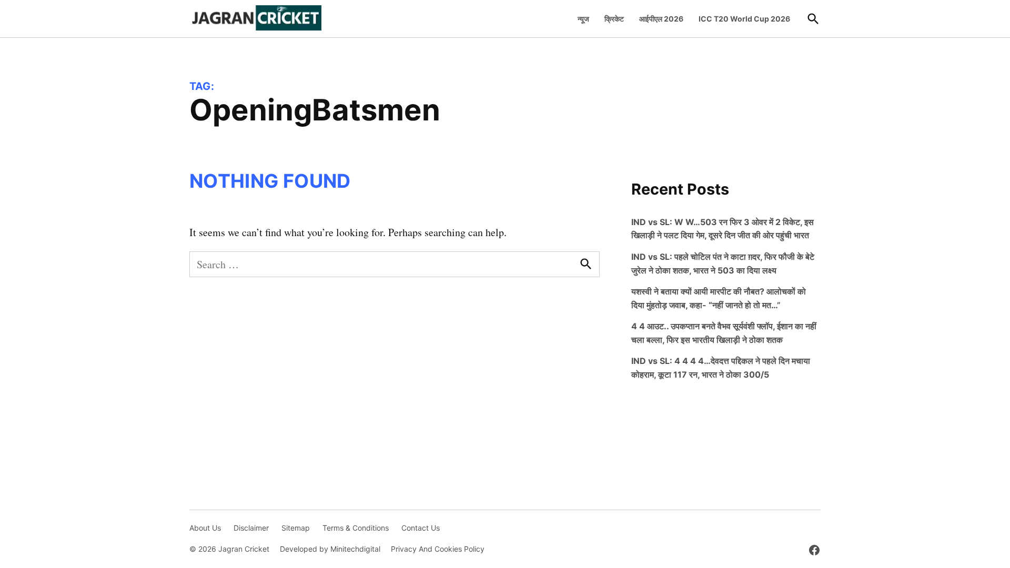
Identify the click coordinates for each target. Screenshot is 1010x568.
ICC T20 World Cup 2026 (744, 18)
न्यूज (583, 18)
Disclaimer (251, 527)
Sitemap (295, 527)
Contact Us (420, 527)
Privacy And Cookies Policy (437, 548)
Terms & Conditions (355, 527)
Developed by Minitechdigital (330, 548)
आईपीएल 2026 (661, 18)
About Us (205, 527)
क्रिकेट (614, 18)
